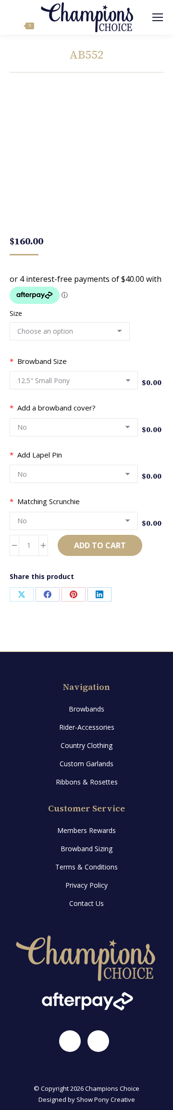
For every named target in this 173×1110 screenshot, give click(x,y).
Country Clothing (86, 745)
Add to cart (100, 545)
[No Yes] (74, 429)
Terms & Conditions (86, 866)
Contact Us (86, 903)
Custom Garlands (86, 763)
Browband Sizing (86, 848)
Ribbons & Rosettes (87, 781)
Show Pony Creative (105, 1099)
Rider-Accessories (86, 727)
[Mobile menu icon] (157, 17)
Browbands (86, 708)
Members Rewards (86, 830)
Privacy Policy (86, 885)
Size (16, 313)
